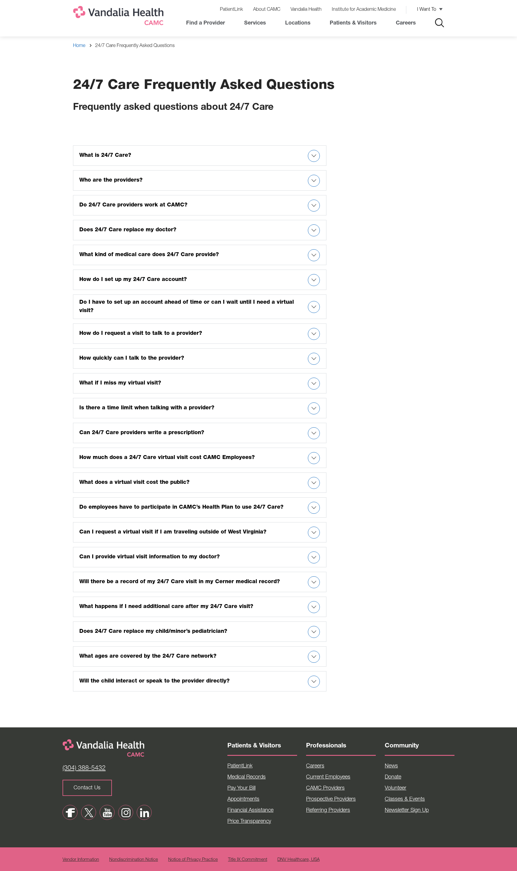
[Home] (119, 17)
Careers (406, 23)
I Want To (426, 9)
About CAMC (266, 9)
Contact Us (87, 788)
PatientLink (231, 9)
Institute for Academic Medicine (364, 9)
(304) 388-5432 (84, 768)
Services (255, 23)
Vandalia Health (306, 9)
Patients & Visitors (353, 23)
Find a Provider (205, 23)
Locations (298, 23)
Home (79, 46)
